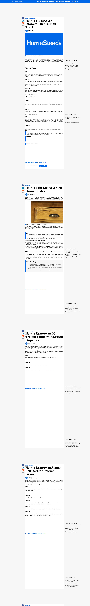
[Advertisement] (44, 153)
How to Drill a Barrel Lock (71, 393)
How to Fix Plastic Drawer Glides (72, 122)
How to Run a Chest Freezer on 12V (73, 443)
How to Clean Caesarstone (71, 442)
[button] (23, 18)
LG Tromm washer (49, 370)
